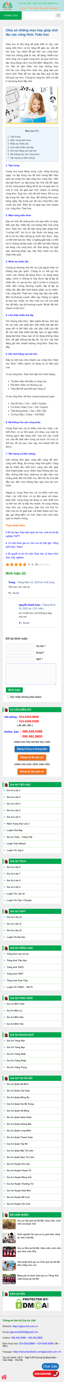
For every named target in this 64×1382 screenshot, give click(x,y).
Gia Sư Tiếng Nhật (16, 1054)
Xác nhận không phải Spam (26, 696)
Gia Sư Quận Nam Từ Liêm (20, 1157)
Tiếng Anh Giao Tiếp (17, 980)
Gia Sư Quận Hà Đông (18, 1110)
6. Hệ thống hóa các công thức (24, 154)
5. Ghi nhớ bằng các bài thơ (22, 150)
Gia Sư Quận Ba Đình (18, 1084)
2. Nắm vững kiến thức (19, 140)
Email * (40, 652)
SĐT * (39, 659)
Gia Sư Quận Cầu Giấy (18, 1090)
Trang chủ (11, 15)
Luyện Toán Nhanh (16, 843)
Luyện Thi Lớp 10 (16, 894)
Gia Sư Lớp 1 (13, 790)
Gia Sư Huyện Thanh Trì (19, 1170)
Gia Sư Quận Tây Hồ (17, 1144)
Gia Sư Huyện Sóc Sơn (18, 1204)
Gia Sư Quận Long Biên (19, 1130)
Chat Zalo (50, 1366)
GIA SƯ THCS (18, 861)
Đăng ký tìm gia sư (32, 757)
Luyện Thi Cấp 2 (15, 850)
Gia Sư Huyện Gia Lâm (18, 1164)
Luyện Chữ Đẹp (14, 830)
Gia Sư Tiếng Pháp (16, 1060)
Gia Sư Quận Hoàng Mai (19, 1124)
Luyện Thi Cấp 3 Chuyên (19, 900)
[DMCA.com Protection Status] (32, 1303)
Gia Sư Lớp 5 (13, 817)
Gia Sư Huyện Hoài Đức (19, 1190)
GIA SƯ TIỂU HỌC (20, 784)
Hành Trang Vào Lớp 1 (18, 823)
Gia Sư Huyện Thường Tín (20, 1184)
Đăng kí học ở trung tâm (32, 749)
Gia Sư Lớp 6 (13, 867)
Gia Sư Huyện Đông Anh (19, 1177)
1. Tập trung (14, 136)
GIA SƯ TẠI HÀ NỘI (21, 1078)
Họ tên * (40, 646)
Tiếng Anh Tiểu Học (17, 960)
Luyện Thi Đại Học (16, 937)
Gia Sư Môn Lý (14, 1010)
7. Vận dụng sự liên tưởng (21, 157)
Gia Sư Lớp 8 (13, 880)
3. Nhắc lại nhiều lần (18, 143)
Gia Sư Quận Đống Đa (18, 1097)
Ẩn (36, 131)
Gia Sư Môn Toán (15, 1004)
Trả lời (15, 593)
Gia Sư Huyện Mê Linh (18, 1197)
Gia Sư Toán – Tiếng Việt (19, 837)
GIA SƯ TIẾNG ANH (21, 948)
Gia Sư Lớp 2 (13, 797)
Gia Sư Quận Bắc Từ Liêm (20, 1150)
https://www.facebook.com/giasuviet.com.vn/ (37, 1351)
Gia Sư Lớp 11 (14, 924)
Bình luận (14, 690)
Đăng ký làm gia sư (32, 771)
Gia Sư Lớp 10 (14, 917)
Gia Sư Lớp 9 (13, 887)
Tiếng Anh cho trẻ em (18, 954)
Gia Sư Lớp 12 (14, 930)
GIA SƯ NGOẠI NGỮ (22, 1034)
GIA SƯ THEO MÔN (21, 998)
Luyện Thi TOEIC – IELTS (20, 987)
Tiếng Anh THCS (15, 967)
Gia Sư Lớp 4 (13, 810)
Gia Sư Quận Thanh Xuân (20, 1137)
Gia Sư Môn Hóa (15, 1017)
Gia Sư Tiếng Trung (17, 1067)
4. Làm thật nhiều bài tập (20, 147)
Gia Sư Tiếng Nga (16, 1047)
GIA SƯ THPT (18, 911)
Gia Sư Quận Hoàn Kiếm (19, 1117)
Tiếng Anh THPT (15, 974)
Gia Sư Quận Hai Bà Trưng (20, 1104)
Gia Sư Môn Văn (15, 1024)
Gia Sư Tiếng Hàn (16, 1040)
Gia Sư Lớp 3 (13, 803)
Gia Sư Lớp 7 (13, 873)
